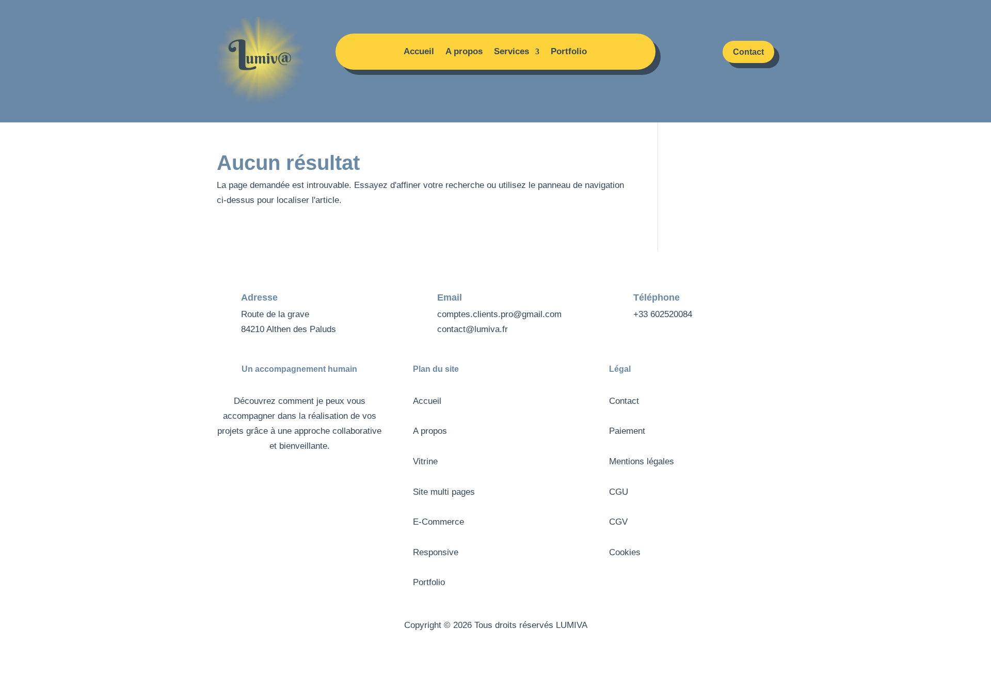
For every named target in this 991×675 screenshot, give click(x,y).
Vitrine (425, 461)
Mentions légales (641, 461)
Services (511, 52)
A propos (464, 52)
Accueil (419, 52)
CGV (618, 522)
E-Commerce (438, 522)
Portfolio (569, 52)
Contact (748, 52)
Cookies (625, 552)
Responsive (435, 552)
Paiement (627, 431)
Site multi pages (444, 492)
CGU (618, 492)
